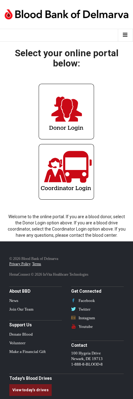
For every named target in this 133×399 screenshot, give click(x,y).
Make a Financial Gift (27, 352)
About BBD (20, 291)
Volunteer (17, 343)
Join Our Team (21, 309)
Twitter (84, 309)
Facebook (86, 301)
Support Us (20, 324)
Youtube (85, 327)
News (13, 301)
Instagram (86, 318)
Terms (36, 264)
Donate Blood (21, 334)
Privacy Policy (19, 264)
